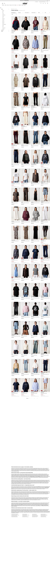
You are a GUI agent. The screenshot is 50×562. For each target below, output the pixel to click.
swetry (48, 487)
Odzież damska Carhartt (34, 516)
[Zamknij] (47, 0)
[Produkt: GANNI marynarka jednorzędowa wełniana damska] (35, 176)
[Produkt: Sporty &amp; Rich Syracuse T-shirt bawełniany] (16, 385)
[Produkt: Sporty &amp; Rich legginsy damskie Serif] (45, 233)
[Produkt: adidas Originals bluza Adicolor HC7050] (35, 80)
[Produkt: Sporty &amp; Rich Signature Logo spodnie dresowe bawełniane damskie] (45, 252)
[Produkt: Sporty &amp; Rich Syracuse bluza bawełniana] (25, 385)
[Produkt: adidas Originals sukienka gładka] (16, 23)
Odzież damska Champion (43, 516)
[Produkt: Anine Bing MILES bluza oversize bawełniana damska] (25, 214)
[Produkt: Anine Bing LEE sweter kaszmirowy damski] (45, 118)
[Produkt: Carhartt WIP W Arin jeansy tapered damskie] (16, 309)
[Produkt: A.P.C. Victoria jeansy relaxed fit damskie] (35, 137)
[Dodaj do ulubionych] (19, 17)
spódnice (33, 476)
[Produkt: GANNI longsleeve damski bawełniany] (16, 118)
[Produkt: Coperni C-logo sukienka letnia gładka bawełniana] (45, 61)
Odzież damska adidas (43, 514)
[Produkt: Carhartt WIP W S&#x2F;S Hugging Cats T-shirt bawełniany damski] (35, 309)
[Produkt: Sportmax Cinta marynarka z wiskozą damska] (25, 271)
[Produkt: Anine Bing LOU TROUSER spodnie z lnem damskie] (35, 233)
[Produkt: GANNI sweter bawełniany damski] (25, 328)
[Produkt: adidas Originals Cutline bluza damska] (25, 23)
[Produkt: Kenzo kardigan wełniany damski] (45, 328)
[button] (14, 12)
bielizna (22, 504)
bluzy (12, 488)
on (4, 3)
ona (2, 3)
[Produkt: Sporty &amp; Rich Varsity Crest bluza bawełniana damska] (45, 157)
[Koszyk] (47, 3)
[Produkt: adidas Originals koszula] (25, 80)
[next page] (37, 398)
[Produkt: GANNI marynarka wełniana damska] (16, 195)
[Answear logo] (25, 3)
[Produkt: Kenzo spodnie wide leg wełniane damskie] (45, 42)
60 (34, 398)
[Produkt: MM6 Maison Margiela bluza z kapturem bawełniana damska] (35, 214)
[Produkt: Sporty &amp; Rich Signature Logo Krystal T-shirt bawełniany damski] (25, 99)
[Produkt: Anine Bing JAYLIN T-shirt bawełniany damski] (35, 23)
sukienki (31, 476)
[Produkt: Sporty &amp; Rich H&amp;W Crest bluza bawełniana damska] (25, 252)
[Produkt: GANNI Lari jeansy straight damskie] (35, 347)
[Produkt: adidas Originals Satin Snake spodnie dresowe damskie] (25, 233)
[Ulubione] (45, 3)
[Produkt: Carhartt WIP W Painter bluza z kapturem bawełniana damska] (25, 309)
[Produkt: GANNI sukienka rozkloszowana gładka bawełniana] (16, 271)
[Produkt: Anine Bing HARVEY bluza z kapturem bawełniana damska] (45, 137)
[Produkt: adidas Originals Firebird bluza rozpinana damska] (16, 42)
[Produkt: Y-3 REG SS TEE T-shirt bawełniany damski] (16, 290)
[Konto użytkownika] (43, 3)
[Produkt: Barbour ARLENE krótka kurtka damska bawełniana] (25, 157)
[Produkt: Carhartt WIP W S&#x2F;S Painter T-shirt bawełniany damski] (45, 290)
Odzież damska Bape (24, 514)
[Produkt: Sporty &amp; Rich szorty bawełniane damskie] (45, 385)
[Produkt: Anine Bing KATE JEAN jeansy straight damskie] (25, 366)
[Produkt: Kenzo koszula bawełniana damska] (16, 347)
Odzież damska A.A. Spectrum (14, 514)
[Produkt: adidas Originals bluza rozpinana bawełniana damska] (25, 61)
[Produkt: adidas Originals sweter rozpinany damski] (45, 23)
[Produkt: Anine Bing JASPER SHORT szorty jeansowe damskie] (45, 195)
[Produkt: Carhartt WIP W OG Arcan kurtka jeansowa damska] (16, 366)
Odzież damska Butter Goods (14, 516)
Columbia (15, 505)
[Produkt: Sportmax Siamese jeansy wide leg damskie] (25, 137)
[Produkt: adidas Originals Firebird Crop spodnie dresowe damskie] (45, 80)
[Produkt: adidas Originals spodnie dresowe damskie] (35, 99)
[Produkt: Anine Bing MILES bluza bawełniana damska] (45, 271)
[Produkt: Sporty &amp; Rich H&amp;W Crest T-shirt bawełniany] (25, 176)
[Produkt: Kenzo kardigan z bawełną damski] (25, 347)
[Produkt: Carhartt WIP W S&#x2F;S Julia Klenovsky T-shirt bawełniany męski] (45, 309)
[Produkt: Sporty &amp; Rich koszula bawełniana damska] (35, 385)
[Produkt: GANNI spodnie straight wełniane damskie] (25, 195)
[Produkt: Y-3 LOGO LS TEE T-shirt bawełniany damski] (35, 290)
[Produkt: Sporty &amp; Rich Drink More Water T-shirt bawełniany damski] (16, 176)
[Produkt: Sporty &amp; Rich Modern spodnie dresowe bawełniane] (45, 366)
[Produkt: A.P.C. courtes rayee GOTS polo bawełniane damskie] (35, 271)
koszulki (39, 486)
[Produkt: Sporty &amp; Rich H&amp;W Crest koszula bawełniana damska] (35, 42)
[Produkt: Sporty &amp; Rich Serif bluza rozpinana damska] (16, 252)
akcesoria (39, 476)
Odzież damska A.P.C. (34, 514)
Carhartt (12, 505)
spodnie (46, 487)
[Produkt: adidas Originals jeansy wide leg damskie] (16, 99)
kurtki (37, 476)
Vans (16, 505)
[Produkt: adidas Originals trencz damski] (16, 80)
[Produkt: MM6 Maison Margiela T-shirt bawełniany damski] (16, 61)
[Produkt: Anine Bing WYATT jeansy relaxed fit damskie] (45, 214)
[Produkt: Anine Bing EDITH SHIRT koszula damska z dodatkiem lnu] (35, 366)
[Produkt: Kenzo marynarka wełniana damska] (35, 328)
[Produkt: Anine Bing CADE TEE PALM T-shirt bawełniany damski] (25, 290)
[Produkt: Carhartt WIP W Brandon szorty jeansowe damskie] (45, 347)
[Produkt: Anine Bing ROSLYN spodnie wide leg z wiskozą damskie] (16, 214)
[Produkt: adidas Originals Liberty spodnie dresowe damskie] (16, 233)
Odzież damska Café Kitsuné (25, 516)
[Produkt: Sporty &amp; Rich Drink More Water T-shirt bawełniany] (35, 118)
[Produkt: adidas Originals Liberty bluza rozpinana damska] (25, 42)
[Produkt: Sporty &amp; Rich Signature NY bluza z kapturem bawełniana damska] (45, 99)
